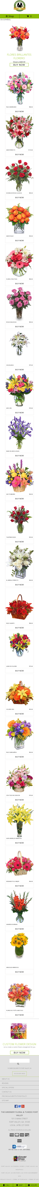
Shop (11, 16)
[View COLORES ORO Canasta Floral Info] (19, 691)
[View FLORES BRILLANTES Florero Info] (19, 38)
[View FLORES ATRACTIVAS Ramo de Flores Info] (19, 261)
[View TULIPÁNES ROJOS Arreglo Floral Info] (19, 519)
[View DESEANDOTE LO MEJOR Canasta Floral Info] (19, 863)
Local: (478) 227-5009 (19, 1125)
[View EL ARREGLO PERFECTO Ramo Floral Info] (19, 562)
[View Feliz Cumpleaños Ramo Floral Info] (19, 734)
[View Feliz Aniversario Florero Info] (19, 89)
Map (20, 1185)
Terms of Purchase (20, 1179)
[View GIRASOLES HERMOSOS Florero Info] (19, 945)
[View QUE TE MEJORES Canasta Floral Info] (19, 476)
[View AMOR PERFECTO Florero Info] (19, 132)
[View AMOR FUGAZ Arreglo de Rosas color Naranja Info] (19, 218)
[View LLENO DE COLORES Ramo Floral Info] (19, 644)
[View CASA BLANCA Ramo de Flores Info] (19, 343)
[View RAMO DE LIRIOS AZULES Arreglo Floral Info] (19, 433)
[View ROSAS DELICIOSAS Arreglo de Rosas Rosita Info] (19, 304)
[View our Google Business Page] (19, 1107)
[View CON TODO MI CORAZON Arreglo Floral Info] (19, 777)
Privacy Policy (5, 1179)
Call (7, 1185)
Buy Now (19, 64)
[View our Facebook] (16, 1107)
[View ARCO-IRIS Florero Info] (19, 390)
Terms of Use (34, 1179)
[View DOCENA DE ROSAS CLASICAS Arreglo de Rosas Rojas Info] (19, 175)
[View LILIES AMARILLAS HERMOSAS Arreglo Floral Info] (19, 820)
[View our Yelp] (22, 1107)
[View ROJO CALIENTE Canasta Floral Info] (19, 605)
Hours (33, 1185)
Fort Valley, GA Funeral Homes (13, 1166)
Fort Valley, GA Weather (10, 1173)
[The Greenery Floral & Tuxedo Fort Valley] (19, 11)
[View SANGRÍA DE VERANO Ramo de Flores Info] (19, 906)
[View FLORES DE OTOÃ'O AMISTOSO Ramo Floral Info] (19, 992)
